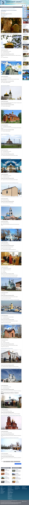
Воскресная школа (9, 496)
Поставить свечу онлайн (17, 488)
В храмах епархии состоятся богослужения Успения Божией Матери (25, 42)
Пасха (4, 461)
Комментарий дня (2, 489)
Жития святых (2, 490)
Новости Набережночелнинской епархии (3, 488)
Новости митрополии (3, 491)
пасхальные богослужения (17, 461)
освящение (12, 461)
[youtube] (24, 5)
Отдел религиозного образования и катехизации (10, 489)
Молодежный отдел (10, 498)
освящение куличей (8, 461)
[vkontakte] (22, 5)
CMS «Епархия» (9, 501)
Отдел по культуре (9, 491)
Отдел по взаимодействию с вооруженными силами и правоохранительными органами (10, 493)
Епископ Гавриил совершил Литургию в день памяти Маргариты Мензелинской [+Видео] (25, 26)
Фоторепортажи (2, 492)
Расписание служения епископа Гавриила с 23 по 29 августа (25, 34)
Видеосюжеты (2, 493)
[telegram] (26, 5)
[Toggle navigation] (1, 6)
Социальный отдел (10, 488)
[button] (28, 5)
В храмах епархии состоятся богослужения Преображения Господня (25, 59)
